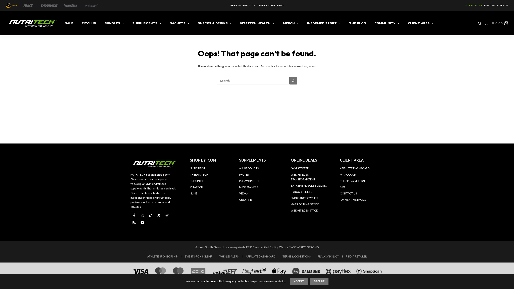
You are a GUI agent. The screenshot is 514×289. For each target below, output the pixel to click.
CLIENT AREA (419, 23)
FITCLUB (89, 23)
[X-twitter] (158, 215)
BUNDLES (112, 23)
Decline (319, 281)
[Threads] (167, 215)
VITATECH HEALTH (255, 23)
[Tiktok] (150, 215)
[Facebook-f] (134, 215)
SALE (69, 23)
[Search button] (293, 80)
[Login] (486, 23)
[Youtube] (142, 222)
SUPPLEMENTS (144, 23)
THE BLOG (357, 23)
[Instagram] (142, 215)
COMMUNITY (385, 23)
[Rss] (134, 222)
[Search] (479, 23)
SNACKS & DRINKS (213, 23)
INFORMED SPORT (322, 23)
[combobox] (253, 81)
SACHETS (178, 23)
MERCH (289, 23)
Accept (299, 281)
